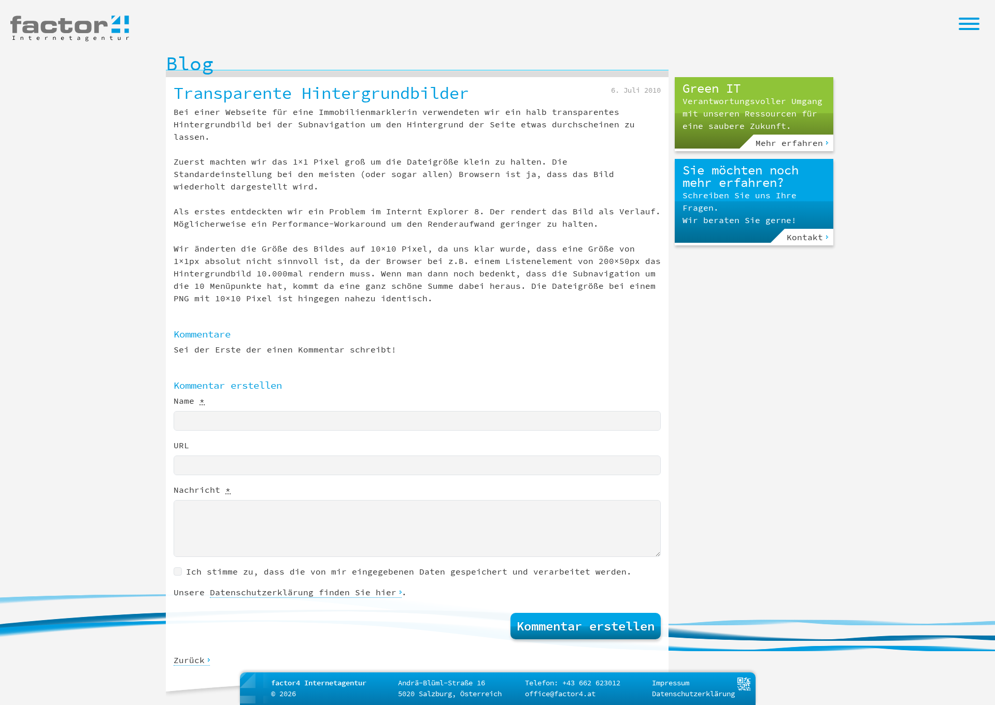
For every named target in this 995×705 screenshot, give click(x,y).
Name (189, 400)
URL (181, 445)
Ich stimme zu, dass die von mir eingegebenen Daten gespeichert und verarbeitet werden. (409, 571)
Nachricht (202, 489)
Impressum (670, 682)
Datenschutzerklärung (693, 693)
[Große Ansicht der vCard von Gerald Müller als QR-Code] (743, 683)
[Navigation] (969, 23)
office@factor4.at (560, 693)
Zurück (189, 660)
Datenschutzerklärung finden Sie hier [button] (303, 592)
